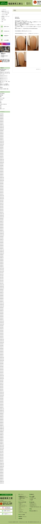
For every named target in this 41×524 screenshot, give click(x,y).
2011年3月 (1, 389)
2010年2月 (2, 405)
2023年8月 (2, 165)
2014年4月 (2, 333)
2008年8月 (2, 433)
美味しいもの (2, 108)
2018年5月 (2, 260)
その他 (31, 500)
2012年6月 (2, 366)
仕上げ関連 (32, 497)
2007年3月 (2, 458)
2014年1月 (2, 337)
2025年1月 (2, 139)
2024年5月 (2, 151)
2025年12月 (2, 126)
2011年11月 (2, 377)
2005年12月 (2, 481)
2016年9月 (2, 289)
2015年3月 (2, 316)
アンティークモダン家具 (23, 512)
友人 (1, 101)
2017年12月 (2, 268)
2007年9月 (2, 449)
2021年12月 (2, 195)
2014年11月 (2, 322)
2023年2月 (2, 174)
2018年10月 (2, 253)
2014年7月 (2, 328)
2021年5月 (2, 206)
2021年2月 (2, 210)
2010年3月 (2, 404)
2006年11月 (2, 464)
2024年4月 (2, 153)
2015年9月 (2, 307)
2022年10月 (2, 180)
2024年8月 (2, 147)
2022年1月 (2, 194)
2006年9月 (2, 467)
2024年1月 (2, 157)
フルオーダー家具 (5, 14)
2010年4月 (2, 402)
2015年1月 (2, 319)
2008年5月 (2, 437)
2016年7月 (2, 292)
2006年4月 (2, 475)
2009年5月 (2, 419)
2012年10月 (2, 360)
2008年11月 (2, 428)
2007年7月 (2, 452)
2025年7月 (2, 132)
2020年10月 (2, 216)
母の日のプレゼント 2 (3, 78)
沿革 (20, 499)
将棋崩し (1, 87)
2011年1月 (1, 390)
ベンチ (20, 508)
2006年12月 (2, 463)
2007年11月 (2, 446)
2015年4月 (2, 315)
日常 (1, 107)
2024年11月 (2, 142)
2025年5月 (2, 133)
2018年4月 (2, 262)
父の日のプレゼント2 (3, 75)
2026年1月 (2, 124)
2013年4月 (2, 351)
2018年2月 (2, 265)
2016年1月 (2, 301)
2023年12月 (2, 159)
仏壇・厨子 (21, 511)
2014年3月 (2, 334)
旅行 (1, 105)
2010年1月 (2, 407)
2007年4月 (2, 457)
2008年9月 (2, 431)
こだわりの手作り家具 (23, 502)
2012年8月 (2, 363)
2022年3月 (2, 191)
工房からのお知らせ (3, 104)
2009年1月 (2, 425)
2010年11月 (2, 393)
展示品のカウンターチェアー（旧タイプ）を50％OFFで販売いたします (5, 73)
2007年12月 (2, 445)
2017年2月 (2, 281)
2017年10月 (2, 271)
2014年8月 (2, 327)
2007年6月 (2, 454)
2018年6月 (2, 259)
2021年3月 (2, 209)
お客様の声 (32, 494)
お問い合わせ (4, 19)
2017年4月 (2, 278)
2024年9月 (2, 145)
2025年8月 (2, 130)
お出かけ (1, 99)
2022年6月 (2, 186)
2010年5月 (2, 401)
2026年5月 (2, 118)
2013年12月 (2, 339)
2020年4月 (2, 225)
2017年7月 (2, 274)
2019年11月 (2, 233)
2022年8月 (2, 183)
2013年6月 (2, 348)
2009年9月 (2, 413)
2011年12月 (2, 375)
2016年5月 (2, 295)
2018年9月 (2, 254)
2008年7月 (2, 434)
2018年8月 (2, 256)
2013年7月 (2, 346)
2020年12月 (2, 213)
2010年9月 (2, 396)
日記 (2, 21)
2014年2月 (2, 336)
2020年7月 (2, 221)
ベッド (20, 510)
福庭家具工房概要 (22, 498)
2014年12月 (2, 321)
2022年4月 (2, 189)
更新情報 (1, 95)
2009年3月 (2, 422)
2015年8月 (2, 309)
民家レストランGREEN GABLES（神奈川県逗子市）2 (5, 85)
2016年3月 (2, 298)
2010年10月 (2, 395)
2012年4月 (2, 369)
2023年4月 (2, 171)
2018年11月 (2, 251)
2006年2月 (2, 478)
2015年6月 (2, 312)
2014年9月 (2, 325)
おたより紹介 (2, 98)
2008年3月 (2, 440)
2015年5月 (2, 313)
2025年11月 (2, 127)
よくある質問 (32, 496)
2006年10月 (2, 466)
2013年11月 (2, 340)
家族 (1, 96)
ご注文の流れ (32, 502)
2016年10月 (2, 287)
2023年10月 (2, 162)
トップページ (4, 9)
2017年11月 (2, 269)
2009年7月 (2, 416)
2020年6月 (2, 222)
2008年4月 (2, 439)
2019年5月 (2, 242)
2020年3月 (2, 227)
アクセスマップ (22, 500)
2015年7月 (2, 310)
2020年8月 (2, 219)
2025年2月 (2, 138)
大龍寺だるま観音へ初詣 (4, 88)
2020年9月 (2, 218)
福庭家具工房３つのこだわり (24, 497)
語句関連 (31, 499)
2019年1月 (2, 248)
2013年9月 (2, 343)
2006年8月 (2, 469)
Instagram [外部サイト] (33, 510)
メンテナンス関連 (33, 498)
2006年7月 (2, 470)
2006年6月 (2, 472)
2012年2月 (2, 372)
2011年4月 (1, 387)
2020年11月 (2, 215)
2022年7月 (2, 185)
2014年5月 (2, 331)
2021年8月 (2, 201)
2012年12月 (2, 357)
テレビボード (21, 509)
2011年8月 (1, 381)
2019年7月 (2, 239)
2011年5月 (1, 386)
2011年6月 (1, 384)
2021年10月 (2, 198)
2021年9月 (2, 200)
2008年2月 (2, 442)
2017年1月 (2, 283)
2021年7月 (2, 203)
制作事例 (3, 18)
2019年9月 (2, 236)
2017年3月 (2, 280)
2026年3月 (2, 121)
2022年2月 (2, 192)
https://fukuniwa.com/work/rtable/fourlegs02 (30, 28)
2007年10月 (2, 448)
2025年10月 (2, 129)
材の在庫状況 (2, 93)
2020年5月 (2, 224)
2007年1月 (2, 461)
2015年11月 (2, 304)
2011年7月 (1, 383)
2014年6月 (2, 330)
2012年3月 (2, 371)
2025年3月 (2, 136)
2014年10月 (2, 324)
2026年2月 (2, 123)
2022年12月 (2, 177)
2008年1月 (2, 443)
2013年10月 (2, 342)
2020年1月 (2, 230)
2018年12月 (2, 250)
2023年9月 (2, 163)
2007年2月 (2, 460)
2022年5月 (2, 188)
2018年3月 (2, 263)
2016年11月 (2, 286)
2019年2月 (2, 247)
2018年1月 (2, 266)
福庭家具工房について (5, 11)
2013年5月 (2, 349)
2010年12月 (2, 392)
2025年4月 (2, 135)
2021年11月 (2, 197)
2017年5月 (2, 277)
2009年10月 (2, 411)
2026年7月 (2, 115)
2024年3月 (2, 154)
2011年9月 (1, 380)
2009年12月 (2, 408)
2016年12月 (2, 284)
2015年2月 (2, 318)
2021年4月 (2, 207)
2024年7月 (2, 148)
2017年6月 (2, 275)
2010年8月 (2, 398)
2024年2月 (2, 156)
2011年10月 (2, 378)
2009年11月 (2, 410)
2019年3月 (2, 245)
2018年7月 (2, 257)
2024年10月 (2, 144)
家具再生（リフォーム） (6, 16)
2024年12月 (2, 141)
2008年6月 (2, 436)
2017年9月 (2, 272)
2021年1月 (2, 212)
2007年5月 (2, 455)
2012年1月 (2, 374)
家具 (1, 102)
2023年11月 (2, 160)
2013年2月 (2, 354)
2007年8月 (2, 451)
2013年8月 (2, 345)
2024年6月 (2, 150)
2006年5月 (2, 473)
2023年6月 (2, 168)
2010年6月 (2, 399)
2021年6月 (2, 204)
